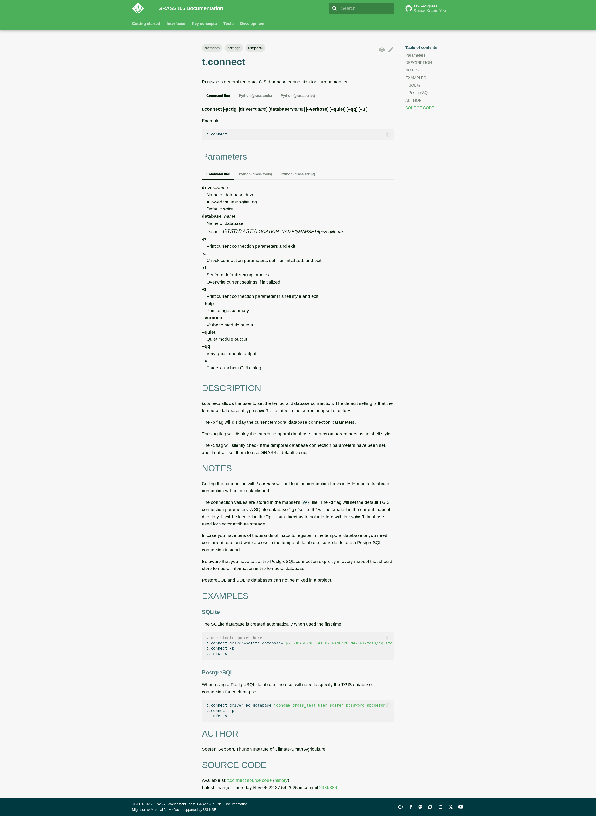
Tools (229, 23)
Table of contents (421, 47)
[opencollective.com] (400, 806)
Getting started (146, 23)
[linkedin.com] (440, 806)
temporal (255, 48)
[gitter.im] (410, 806)
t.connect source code (249, 780)
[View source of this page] (382, 50)
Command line (218, 96)
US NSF (209, 810)
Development (252, 23)
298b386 (328, 787)
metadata (212, 48)
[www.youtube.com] (460, 806)
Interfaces (176, 23)
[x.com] (450, 806)
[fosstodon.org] (420, 806)
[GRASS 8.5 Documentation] (141, 8)
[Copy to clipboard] (388, 134)
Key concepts (204, 23)
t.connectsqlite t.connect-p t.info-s (300, 646)
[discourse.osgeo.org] (430, 806)
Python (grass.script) (298, 96)
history (281, 780)
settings (233, 48)
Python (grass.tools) (255, 96)
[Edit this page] (390, 50)
